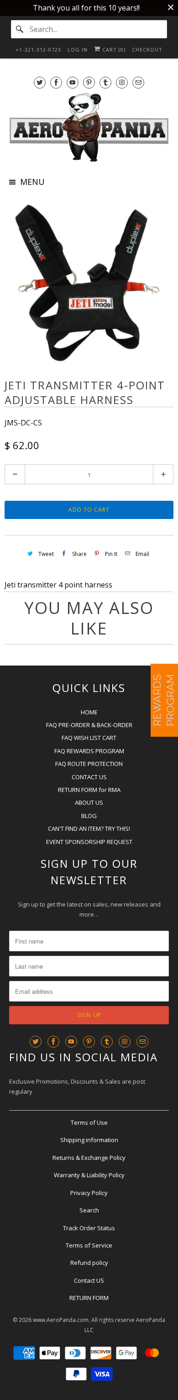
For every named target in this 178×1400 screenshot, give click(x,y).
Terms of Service (89, 1245)
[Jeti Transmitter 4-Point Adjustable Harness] (89, 281)
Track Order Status (89, 1228)
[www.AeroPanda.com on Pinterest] (89, 82)
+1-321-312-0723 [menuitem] (38, 49)
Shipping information (89, 1140)
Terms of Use (89, 1122)
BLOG (89, 816)
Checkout (147, 49)
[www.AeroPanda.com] (89, 128)
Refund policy (89, 1262)
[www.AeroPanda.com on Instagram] (122, 82)
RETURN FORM (89, 1298)
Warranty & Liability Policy (89, 1175)
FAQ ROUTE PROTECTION (89, 764)
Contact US (89, 1280)
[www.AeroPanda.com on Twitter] (40, 82)
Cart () (113, 49)
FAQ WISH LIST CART (89, 738)
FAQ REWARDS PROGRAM (89, 751)
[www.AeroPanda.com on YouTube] (73, 82)
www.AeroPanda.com (61, 1320)
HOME (89, 712)
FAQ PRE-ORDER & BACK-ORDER (89, 725)
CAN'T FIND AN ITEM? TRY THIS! (89, 828)
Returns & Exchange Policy (89, 1158)
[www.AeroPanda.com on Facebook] (56, 82)
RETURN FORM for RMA (89, 790)
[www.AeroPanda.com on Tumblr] (105, 82)
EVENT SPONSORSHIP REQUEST (89, 842)
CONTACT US (89, 777)
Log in (78, 49)
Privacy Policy (89, 1193)
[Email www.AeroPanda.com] (138, 82)
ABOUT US (89, 802)
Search (89, 1210)
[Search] (20, 29)
